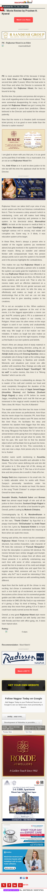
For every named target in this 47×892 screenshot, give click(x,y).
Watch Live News (23, 20)
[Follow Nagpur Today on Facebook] (21, 878)
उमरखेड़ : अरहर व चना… (13, 717)
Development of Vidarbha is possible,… (22, 722)
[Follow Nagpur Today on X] (24, 878)
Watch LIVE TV (24, 671)
